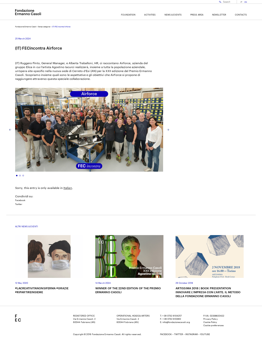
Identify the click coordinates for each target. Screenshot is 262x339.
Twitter (18, 204)
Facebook (20, 200)
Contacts (241, 14)
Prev (10, 130)
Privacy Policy (210, 319)
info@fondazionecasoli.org (176, 322)
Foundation (128, 14)
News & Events (173, 14)
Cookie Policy (210, 322)
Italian (67, 187)
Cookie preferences (213, 325)
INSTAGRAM (191, 334)
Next (168, 130)
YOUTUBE (205, 334)
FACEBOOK (166, 334)
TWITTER (178, 334)
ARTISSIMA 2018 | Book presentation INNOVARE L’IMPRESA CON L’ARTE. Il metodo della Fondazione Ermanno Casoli (208, 292)
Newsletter (219, 14)
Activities (150, 14)
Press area (196, 14)
